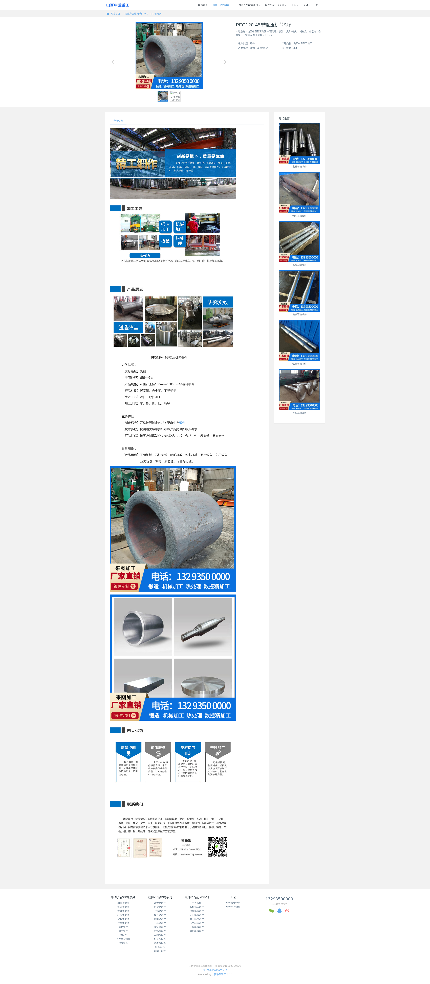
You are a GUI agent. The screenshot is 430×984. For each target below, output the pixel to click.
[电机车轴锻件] (299, 143)
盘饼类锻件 (123, 910)
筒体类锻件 (156, 13)
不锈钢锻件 (160, 910)
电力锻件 (196, 902)
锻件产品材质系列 (248, 5)
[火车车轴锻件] (299, 389)
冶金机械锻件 (197, 910)
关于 (318, 5)
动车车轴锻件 (299, 215)
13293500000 (279, 899)
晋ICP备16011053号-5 (215, 970)
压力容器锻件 (197, 922)
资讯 (306, 5)
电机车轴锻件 (299, 166)
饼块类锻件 (123, 922)
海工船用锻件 (197, 918)
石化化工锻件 (197, 906)
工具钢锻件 (160, 922)
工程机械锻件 (197, 927)
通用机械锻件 (197, 931)
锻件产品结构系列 (222, 5)
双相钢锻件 (160, 935)
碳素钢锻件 (160, 902)
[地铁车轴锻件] (299, 291)
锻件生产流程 (233, 906)
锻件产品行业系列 (275, 5)
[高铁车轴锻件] (299, 241)
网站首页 (203, 5)
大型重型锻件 (123, 939)
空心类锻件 (123, 918)
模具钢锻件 (160, 914)
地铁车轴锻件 (299, 314)
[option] (169, 55)
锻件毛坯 (160, 947)
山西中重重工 (219, 974)
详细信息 (118, 120)
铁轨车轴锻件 (299, 363)
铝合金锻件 (160, 939)
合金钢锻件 (160, 906)
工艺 (294, 5)
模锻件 (123, 935)
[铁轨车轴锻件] (299, 340)
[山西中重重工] (117, 5)
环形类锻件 (123, 914)
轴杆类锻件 (123, 902)
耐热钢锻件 (160, 931)
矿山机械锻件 (197, 914)
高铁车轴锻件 (299, 265)
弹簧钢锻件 (160, 927)
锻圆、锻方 (160, 951)
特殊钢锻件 (160, 943)
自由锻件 (123, 931)
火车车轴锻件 (299, 412)
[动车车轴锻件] (299, 192)
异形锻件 (123, 927)
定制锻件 (123, 943)
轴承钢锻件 (160, 918)
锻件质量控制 (233, 902)
